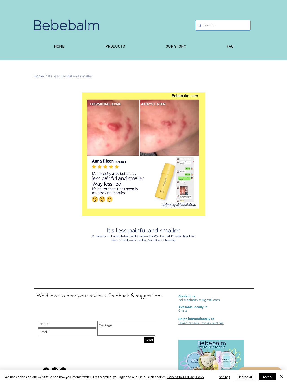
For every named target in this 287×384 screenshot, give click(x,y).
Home (39, 76)
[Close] (281, 376)
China (182, 310)
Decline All (245, 377)
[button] (115, 46)
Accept (267, 377)
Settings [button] (224, 377)
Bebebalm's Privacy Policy (185, 377)
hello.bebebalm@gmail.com (199, 300)
